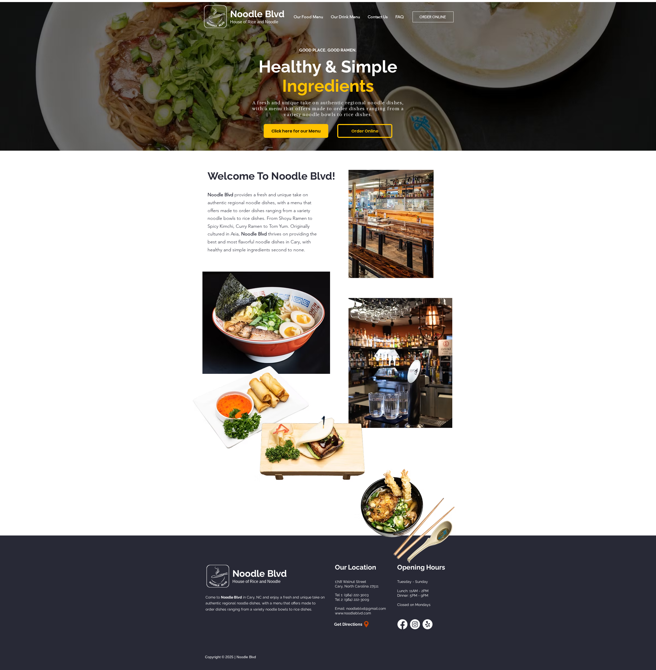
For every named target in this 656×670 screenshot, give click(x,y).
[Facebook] (402, 624)
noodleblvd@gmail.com (366, 608)
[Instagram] (415, 624)
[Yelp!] (428, 624)
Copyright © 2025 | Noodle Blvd (230, 657)
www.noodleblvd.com (353, 613)
